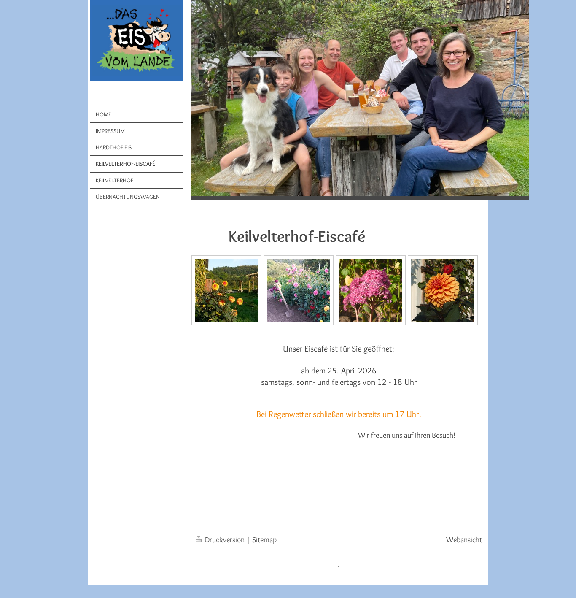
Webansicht (464, 539)
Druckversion (224, 539)
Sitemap (264, 539)
